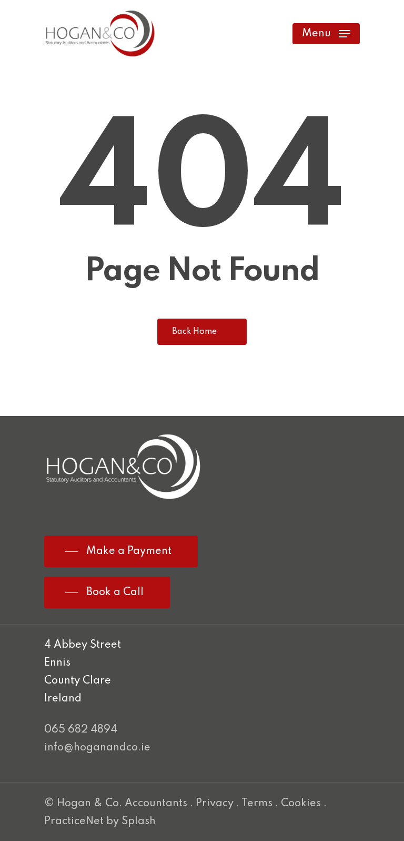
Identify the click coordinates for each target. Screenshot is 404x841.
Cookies (301, 803)
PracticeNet (74, 821)
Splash (139, 821)
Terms (256, 803)
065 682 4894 (80, 730)
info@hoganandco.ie (97, 748)
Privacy (215, 803)
